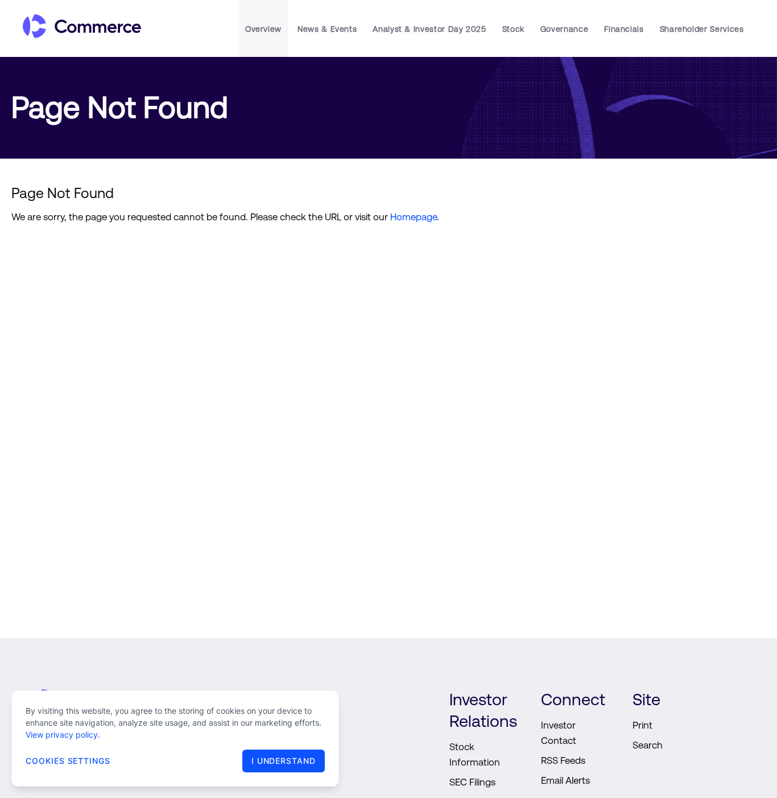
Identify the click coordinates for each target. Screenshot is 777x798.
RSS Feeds (563, 760)
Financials (623, 29)
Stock (513, 29)
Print (642, 725)
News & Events (327, 29)
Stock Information (474, 754)
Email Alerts (565, 780)
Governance (564, 29)
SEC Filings (472, 782)
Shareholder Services (702, 29)
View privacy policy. (63, 734)
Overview (263, 29)
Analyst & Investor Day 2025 (429, 29)
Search (648, 745)
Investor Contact (558, 732)
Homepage (413, 217)
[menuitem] (263, 28)
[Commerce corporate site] (76, 28)
